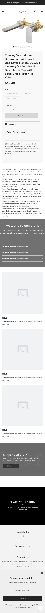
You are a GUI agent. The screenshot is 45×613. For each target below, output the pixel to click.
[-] (5, 109)
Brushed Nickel (12, 93)
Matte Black (27, 93)
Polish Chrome (12, 99)
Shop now (11, 466)
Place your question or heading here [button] (15, 246)
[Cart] (42, 12)
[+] (13, 109)
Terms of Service (24, 607)
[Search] (35, 12)
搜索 (22, 536)
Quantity (8, 105)
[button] (13, 46)
